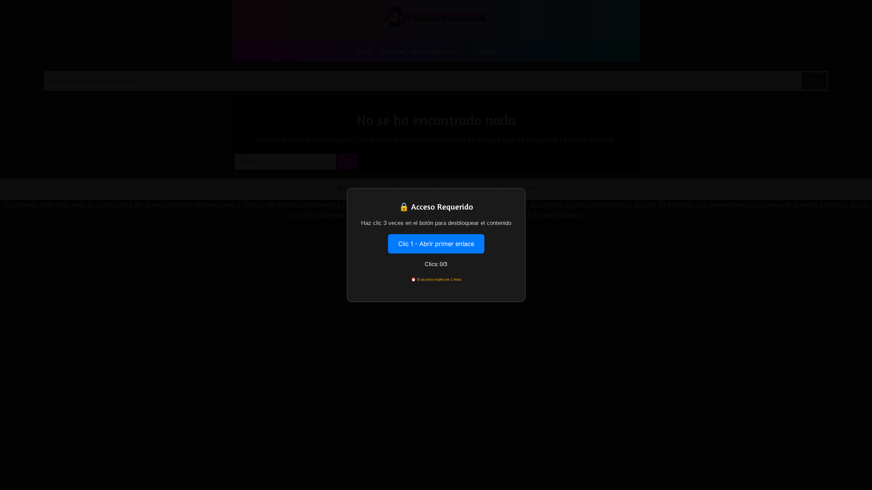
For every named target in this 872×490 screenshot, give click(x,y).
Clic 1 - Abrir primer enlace (436, 243)
